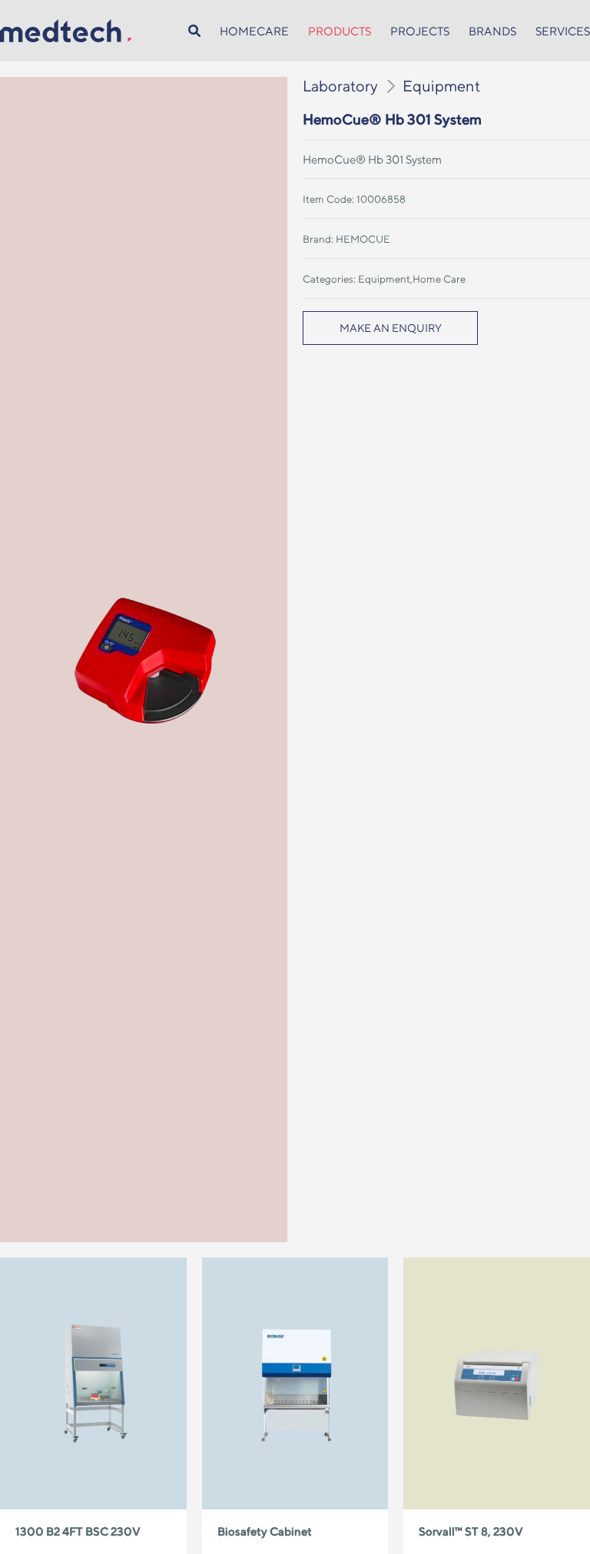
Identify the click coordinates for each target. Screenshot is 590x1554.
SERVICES (562, 31)
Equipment (441, 85)
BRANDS (492, 31)
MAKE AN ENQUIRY (391, 328)
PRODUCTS (339, 31)
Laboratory (340, 85)
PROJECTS (419, 31)
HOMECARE (254, 31)
